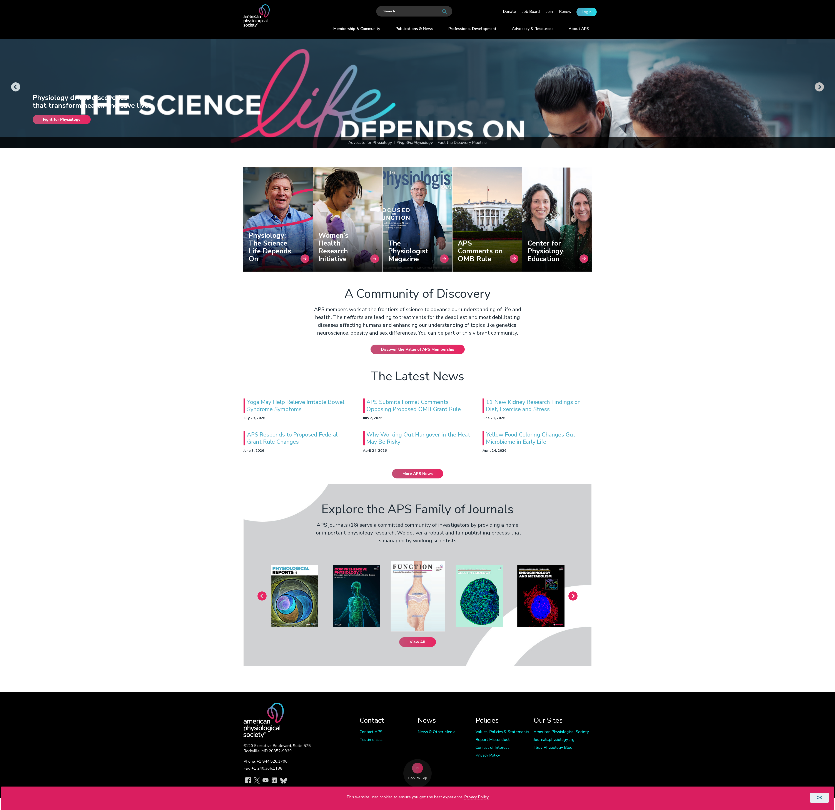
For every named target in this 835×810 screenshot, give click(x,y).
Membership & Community (356, 28)
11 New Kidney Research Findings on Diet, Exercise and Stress (533, 405)
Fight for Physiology (61, 119)
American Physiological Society (561, 731)
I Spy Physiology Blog (553, 747)
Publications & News (414, 28)
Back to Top (417, 778)
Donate (509, 11)
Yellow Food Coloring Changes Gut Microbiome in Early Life (530, 438)
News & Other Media (436, 731)
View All (418, 642)
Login (586, 12)
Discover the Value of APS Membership (417, 349)
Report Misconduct (493, 739)
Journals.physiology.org (554, 739)
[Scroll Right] (819, 87)
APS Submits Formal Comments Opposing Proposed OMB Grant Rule (413, 405)
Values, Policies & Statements (502, 731)
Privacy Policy (488, 755)
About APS (579, 28)
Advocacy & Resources (532, 28)
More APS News (417, 473)
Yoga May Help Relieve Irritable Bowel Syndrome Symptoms (295, 405)
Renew (565, 11)
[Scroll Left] (15, 87)
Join (549, 11)
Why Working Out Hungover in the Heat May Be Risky (418, 438)
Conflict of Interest (492, 747)
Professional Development (472, 28)
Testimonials (371, 739)
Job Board (531, 11)
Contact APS (371, 731)
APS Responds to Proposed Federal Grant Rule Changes (292, 438)
